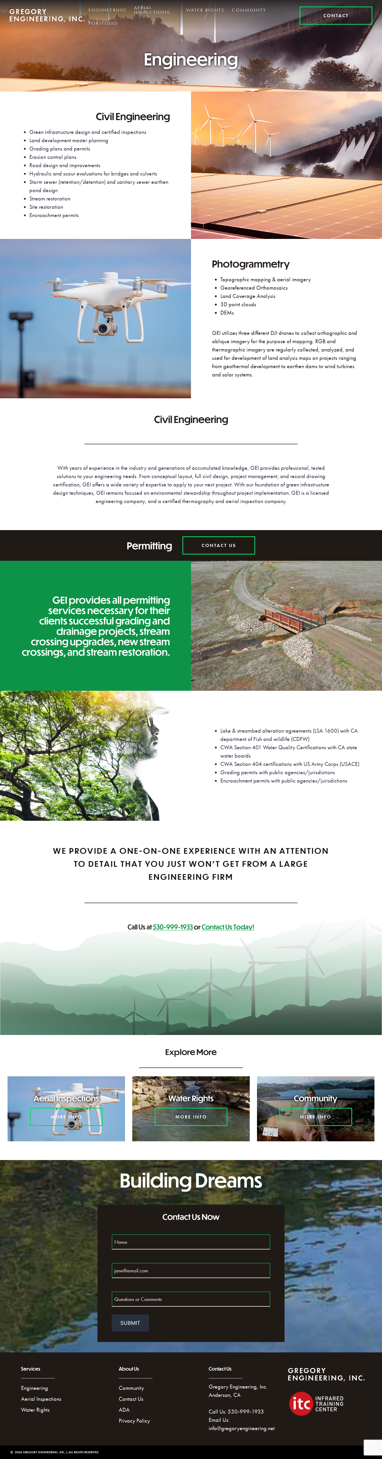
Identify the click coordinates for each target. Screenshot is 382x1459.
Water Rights (205, 10)
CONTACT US (219, 545)
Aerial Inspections (152, 10)
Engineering (108, 10)
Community (249, 10)
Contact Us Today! (228, 927)
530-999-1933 (173, 927)
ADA (124, 1410)
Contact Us (131, 1399)
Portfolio (103, 23)
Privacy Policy (134, 1420)
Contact (336, 15)
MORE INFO (66, 1117)
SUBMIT (130, 1323)
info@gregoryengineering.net (242, 1428)
